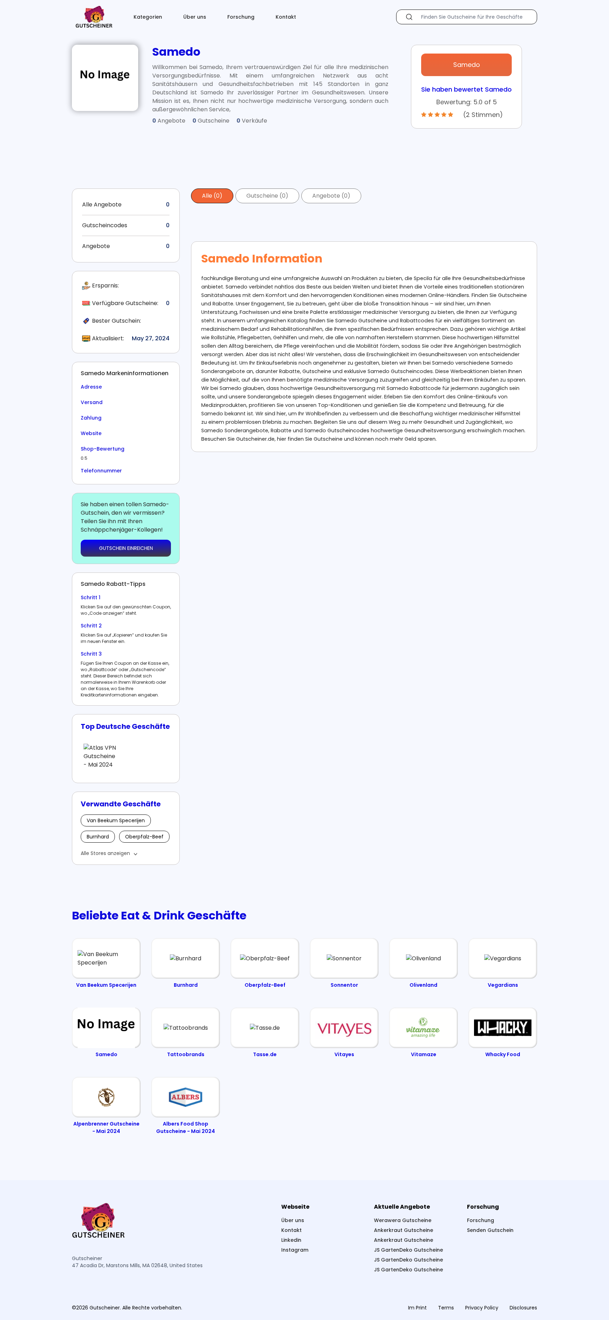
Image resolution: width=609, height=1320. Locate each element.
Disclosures (523, 1307)
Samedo (466, 64)
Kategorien (148, 16)
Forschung (240, 16)
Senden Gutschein (490, 1230)
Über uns (194, 16)
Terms (446, 1307)
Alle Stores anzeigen (105, 853)
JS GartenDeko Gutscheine (408, 1249)
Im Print (417, 1307)
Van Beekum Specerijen (116, 820)
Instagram (294, 1249)
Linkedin (291, 1240)
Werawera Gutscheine (402, 1220)
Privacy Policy (481, 1307)
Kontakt (286, 16)
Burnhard (98, 836)
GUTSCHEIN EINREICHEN (126, 548)
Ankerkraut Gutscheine (403, 1230)
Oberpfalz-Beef (144, 836)
